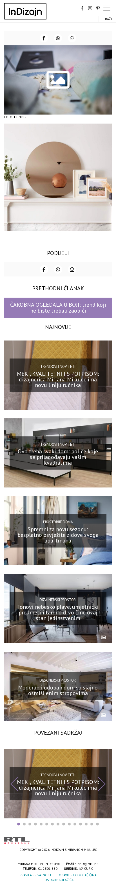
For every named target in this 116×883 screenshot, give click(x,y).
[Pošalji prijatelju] (72, 38)
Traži (107, 19)
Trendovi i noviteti (57, 366)
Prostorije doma (58, 522)
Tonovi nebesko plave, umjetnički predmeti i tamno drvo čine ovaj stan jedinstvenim (58, 612)
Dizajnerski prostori (58, 599)
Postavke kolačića (58, 880)
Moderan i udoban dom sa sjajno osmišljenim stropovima (58, 690)
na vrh (106, 839)
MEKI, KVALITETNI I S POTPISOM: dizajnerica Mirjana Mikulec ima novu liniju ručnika (58, 379)
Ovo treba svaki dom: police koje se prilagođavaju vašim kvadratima (58, 457)
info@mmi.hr (88, 864)
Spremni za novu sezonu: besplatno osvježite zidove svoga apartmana (58, 534)
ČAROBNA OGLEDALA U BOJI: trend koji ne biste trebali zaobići (58, 307)
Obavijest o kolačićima (78, 875)
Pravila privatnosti (36, 875)
